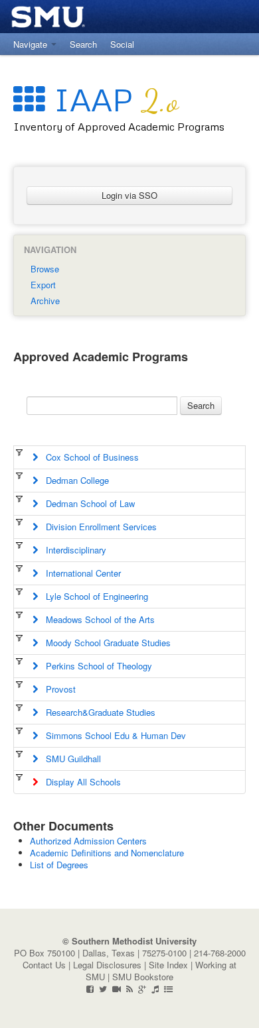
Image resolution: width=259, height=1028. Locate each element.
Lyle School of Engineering (93, 596)
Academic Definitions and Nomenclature (107, 852)
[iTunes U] (155, 988)
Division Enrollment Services (97, 526)
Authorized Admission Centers (88, 840)
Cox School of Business (88, 457)
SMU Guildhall (69, 758)
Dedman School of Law (86, 503)
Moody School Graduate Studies (104, 642)
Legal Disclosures (107, 964)
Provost (57, 689)
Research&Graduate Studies (96, 712)
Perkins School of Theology (95, 665)
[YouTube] (116, 988)
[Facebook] (90, 988)
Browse (45, 268)
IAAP (112, 99)
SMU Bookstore (142, 976)
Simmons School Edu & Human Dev (112, 735)
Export (43, 284)
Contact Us (44, 964)
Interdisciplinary (72, 549)
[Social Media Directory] (168, 988)
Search (201, 405)
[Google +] (142, 988)
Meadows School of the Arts (96, 619)
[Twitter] (103, 988)
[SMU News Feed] (129, 988)
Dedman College (73, 480)
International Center (79, 573)
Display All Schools (79, 781)
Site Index (168, 964)
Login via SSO (129, 195)
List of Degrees (59, 864)
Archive (45, 300)
